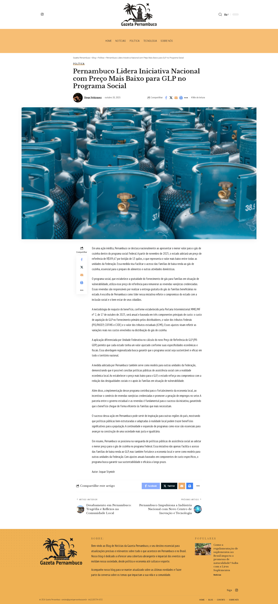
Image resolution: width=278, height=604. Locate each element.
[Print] (181, 97)
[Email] (176, 97)
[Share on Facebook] (166, 97)
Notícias (217, 575)
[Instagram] (42, 14)
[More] (186, 97)
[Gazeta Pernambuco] (139, 14)
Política (79, 63)
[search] (220, 14)
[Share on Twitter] (171, 97)
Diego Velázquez (93, 97)
